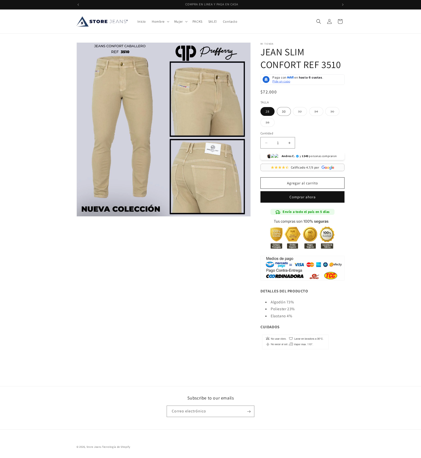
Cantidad (266, 133)
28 (267, 111)
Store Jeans (94, 446)
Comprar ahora (302, 197)
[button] (160, 21)
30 (284, 111)
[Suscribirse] (248, 411)
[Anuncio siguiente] (342, 4)
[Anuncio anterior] (78, 4)
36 (334, 112)
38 (270, 123)
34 (318, 112)
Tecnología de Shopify (116, 446)
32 (302, 112)
